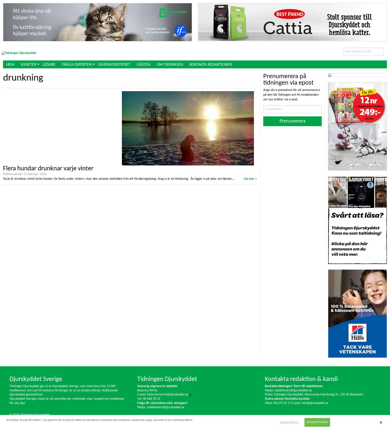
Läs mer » (250, 179)
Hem (10, 65)
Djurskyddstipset (114, 65)
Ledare (49, 65)
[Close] (381, 422)
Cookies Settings (289, 422)
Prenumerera (293, 121)
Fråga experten (77, 65)
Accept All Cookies (317, 422)
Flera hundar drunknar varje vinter (48, 168)
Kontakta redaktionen (211, 65)
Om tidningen (170, 65)
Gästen (143, 65)
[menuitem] (10, 64)
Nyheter (28, 65)
